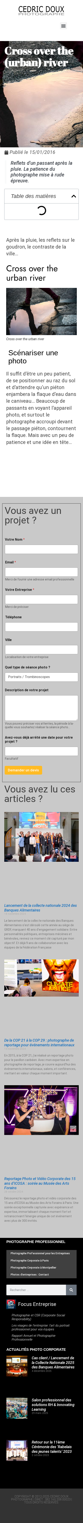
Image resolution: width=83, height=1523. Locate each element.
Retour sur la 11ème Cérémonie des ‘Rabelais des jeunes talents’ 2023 (52, 1446)
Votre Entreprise (19, 590)
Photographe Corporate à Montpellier (33, 1267)
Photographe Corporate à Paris (30, 1260)
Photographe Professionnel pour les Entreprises (40, 1253)
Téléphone (13, 617)
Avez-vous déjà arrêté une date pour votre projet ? (39, 739)
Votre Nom (15, 540)
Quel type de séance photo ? (27, 667)
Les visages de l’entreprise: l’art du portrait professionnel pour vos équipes (41, 1327)
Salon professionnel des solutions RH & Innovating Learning (53, 1404)
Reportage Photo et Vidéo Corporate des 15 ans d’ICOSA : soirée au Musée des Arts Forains (40, 1183)
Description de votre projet (27, 690)
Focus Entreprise (37, 1304)
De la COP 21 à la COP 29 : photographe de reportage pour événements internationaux (39, 1042)
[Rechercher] (71, 1290)
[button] (63, 25)
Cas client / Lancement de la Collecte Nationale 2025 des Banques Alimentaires (53, 1362)
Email (10, 562)
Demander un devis (23, 770)
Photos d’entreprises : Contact (30, 1274)
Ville (8, 640)
